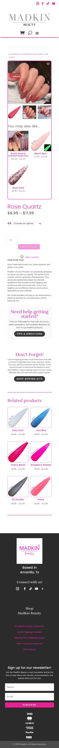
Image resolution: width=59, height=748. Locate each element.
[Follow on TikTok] (47, 3)
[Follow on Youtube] (53, 4)
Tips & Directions (30, 333)
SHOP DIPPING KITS (29, 378)
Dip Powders (26, 54)
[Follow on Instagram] (38, 4)
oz (10, 223)
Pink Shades (38, 54)
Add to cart (29, 246)
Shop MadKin (14, 54)
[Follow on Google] (42, 589)
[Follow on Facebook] (43, 4)
